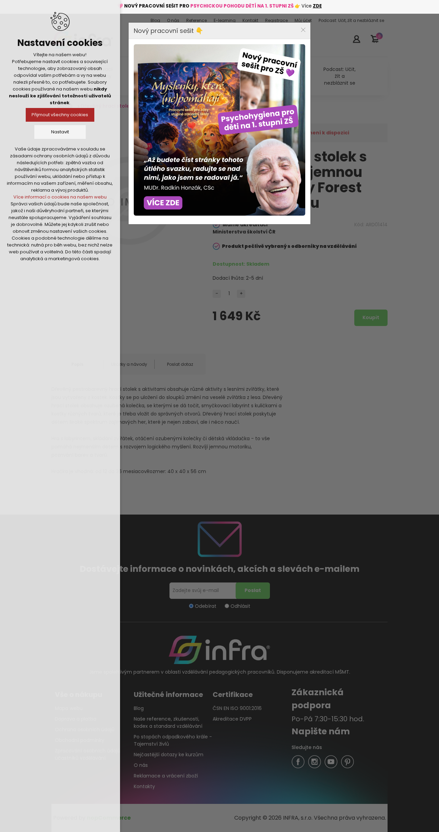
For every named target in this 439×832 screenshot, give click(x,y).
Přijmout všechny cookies (60, 114)
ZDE (317, 6)
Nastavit (60, 132)
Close (303, 30)
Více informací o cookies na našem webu (60, 197)
